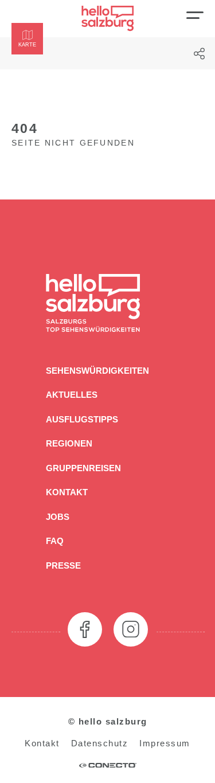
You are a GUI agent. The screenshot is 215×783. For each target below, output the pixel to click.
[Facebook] (85, 629)
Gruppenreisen (83, 468)
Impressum (164, 743)
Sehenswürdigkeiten (97, 370)
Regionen (69, 443)
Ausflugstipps (82, 419)
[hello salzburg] (107, 19)
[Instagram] (131, 629)
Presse (63, 565)
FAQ (55, 541)
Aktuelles (71, 395)
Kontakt (67, 492)
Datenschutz (99, 743)
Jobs (57, 517)
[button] (27, 38)
